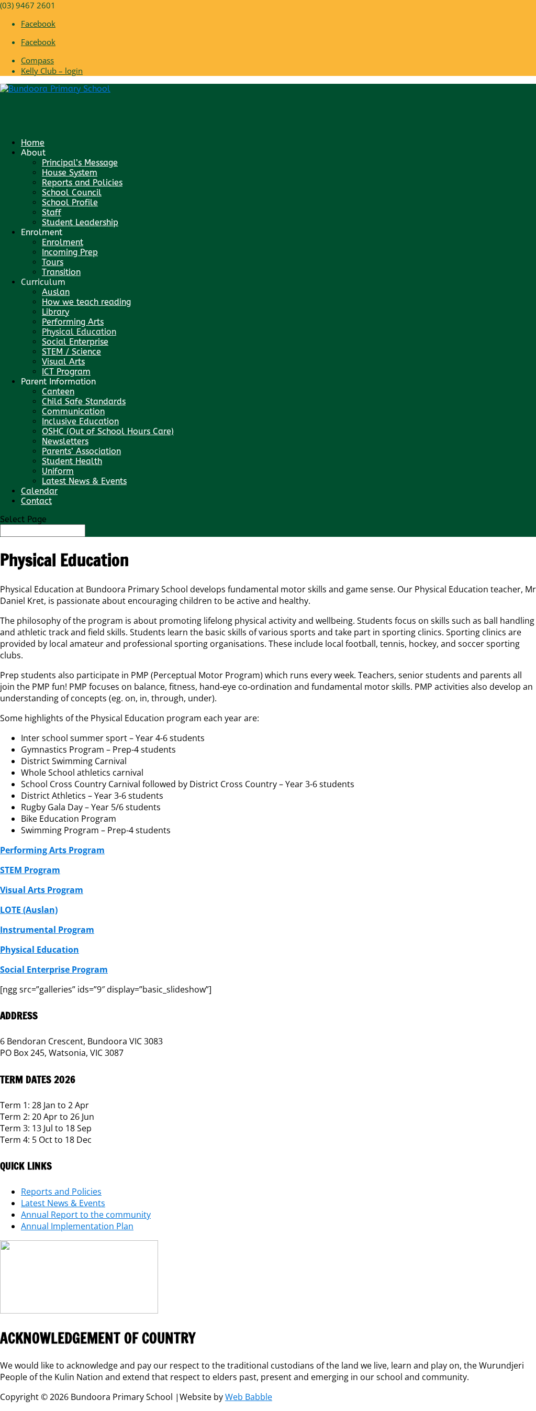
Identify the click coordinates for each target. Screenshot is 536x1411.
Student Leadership (80, 222)
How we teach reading (86, 302)
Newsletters (65, 441)
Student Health (72, 461)
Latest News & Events (84, 481)
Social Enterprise (75, 342)
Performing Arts (73, 322)
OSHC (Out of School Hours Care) (108, 431)
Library (55, 312)
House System (69, 173)
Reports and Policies (82, 183)
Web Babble (248, 1397)
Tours (52, 262)
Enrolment (62, 242)
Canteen (58, 391)
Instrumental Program (47, 929)
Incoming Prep (70, 252)
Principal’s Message (80, 163)
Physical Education (79, 332)
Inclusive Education (80, 421)
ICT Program (66, 372)
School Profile (70, 202)
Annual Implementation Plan (77, 1226)
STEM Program (30, 870)
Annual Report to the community (86, 1214)
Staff (51, 212)
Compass (37, 60)
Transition (61, 272)
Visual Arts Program (41, 890)
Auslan (56, 292)
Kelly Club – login (52, 70)
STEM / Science (71, 352)
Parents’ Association (81, 451)
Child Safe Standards (84, 401)
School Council (72, 192)
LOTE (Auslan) (29, 910)
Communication (73, 411)
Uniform (58, 471)
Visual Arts (63, 362)
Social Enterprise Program (54, 969)
